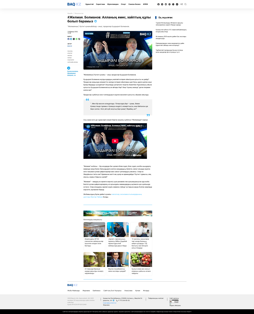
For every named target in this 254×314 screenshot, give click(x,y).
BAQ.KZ (69, 46)
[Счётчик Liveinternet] (174, 301)
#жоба (69, 55)
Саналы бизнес (134, 4)
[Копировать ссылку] (79, 39)
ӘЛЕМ (145, 4)
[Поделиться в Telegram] (71, 39)
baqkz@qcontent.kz (109, 303)
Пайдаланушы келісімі (155, 298)
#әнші (69, 57)
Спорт (123, 4)
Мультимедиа (112, 4)
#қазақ (70, 51)
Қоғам (137, 291)
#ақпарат (70, 60)
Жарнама (86, 291)
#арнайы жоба (72, 62)
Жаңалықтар (79, 13)
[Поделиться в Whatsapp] (76, 39)
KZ (182, 4)
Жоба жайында (73, 291)
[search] (185, 4)
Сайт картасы (174, 298)
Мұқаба (70, 13)
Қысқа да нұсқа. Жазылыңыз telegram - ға (72, 73)
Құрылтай (90, 4)
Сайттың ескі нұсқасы (112, 291)
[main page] (74, 4)
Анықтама (128, 291)
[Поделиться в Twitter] (74, 39)
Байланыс (97, 291)
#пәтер (69, 53)
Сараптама (100, 4)
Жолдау (146, 291)
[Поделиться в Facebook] (68, 39)
